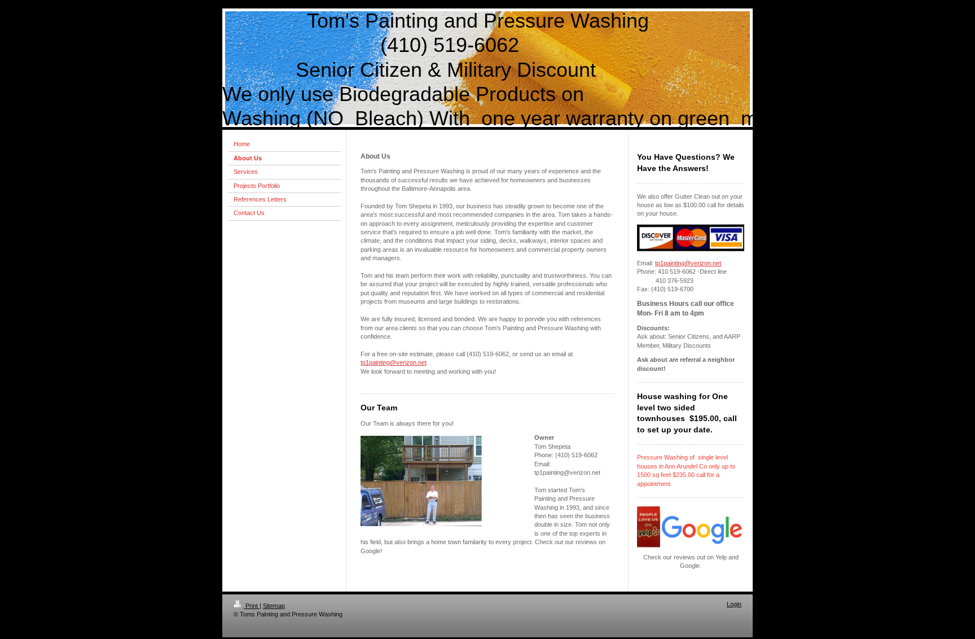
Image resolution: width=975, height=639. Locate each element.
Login (734, 604)
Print (252, 605)
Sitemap (274, 605)
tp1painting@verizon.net (394, 362)
